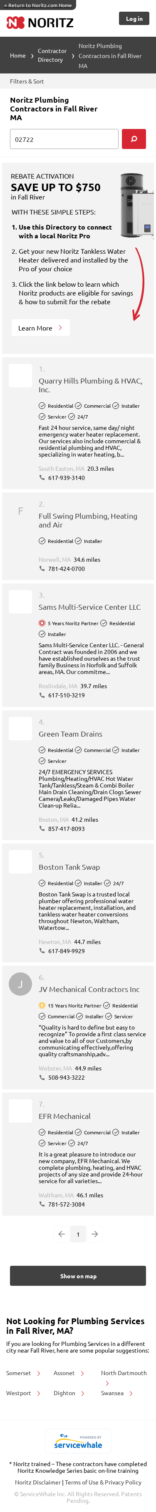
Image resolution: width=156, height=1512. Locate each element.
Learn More (36, 327)
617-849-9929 (66, 950)
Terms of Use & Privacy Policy (103, 1482)
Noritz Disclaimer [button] (38, 1482)
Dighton (65, 1392)
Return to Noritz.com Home (38, 5)
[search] (134, 139)
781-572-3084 (66, 1204)
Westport (19, 1392)
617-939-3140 (66, 477)
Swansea (113, 1392)
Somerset (19, 1372)
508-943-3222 (66, 1077)
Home (18, 55)
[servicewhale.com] (78, 1441)
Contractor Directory (52, 55)
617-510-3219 (66, 695)
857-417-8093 (66, 828)
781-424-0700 (66, 568)
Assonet (65, 1372)
